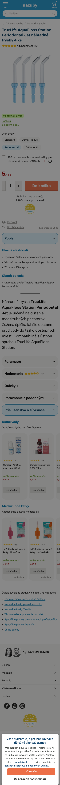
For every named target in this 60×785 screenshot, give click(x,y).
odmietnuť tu (23, 762)
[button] (30, 779)
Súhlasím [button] (31, 771)
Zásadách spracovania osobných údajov (26, 765)
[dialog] (29, 759)
